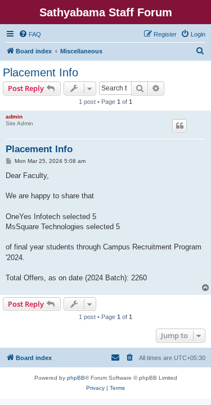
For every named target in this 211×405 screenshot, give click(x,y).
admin (14, 116)
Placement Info (40, 72)
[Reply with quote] (179, 126)
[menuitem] (30, 34)
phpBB (76, 378)
